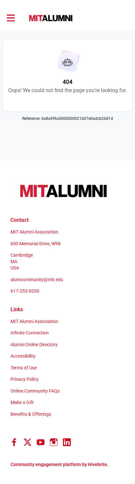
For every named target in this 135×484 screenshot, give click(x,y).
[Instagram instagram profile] (54, 442)
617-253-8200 (24, 291)
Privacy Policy (24, 379)
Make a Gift (22, 402)
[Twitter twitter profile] (27, 443)
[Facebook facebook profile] (14, 442)
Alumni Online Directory (34, 344)
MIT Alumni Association (34, 321)
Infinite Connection (29, 332)
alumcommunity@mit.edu (36, 279)
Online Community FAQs (35, 391)
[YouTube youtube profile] (41, 442)
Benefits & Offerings (30, 414)
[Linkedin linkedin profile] (67, 442)
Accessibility (22, 356)
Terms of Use (23, 367)
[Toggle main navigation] (10, 18)
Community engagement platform (45, 464)
